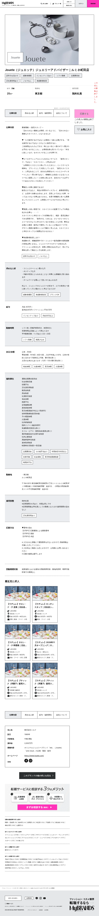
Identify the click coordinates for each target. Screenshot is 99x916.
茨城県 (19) (13, 822)
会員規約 (41, 910)
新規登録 (93, 3)
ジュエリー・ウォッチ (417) (59, 835)
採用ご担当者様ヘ (13, 898)
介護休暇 (59, 366)
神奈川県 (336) (10, 825)
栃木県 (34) (22, 822)
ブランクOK (54, 295)
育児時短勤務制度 (51, 457)
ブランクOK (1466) (26, 865)
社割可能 (26, 457)
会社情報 (46, 910)
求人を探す (45, 3)
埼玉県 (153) (40, 822)
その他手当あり (42, 451)
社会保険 (37, 457)
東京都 (21, 888)
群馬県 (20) (31, 822)
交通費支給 (75, 76)
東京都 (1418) (59, 822)
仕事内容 (13, 113)
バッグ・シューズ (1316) (42, 838)
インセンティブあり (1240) (58, 859)
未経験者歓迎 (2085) (12, 865)
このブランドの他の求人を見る (37, 775)
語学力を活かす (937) (41, 865)
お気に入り (69, 1)
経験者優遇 (27, 76)
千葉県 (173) (50, 822)
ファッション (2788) (12, 835)
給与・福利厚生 (45, 113)
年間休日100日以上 (59, 451)
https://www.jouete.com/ (34, 756)
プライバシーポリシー (32, 910)
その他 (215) (20, 840)
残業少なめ (40, 340)
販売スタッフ (26, 888)
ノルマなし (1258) (23, 868)
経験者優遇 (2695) (57, 862)
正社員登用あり (12, 81)
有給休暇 (26, 366)
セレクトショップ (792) (13, 838)
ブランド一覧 (58, 3)
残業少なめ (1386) (43, 862)
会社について (61, 113)
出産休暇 (37, 366)
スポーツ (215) (10, 840)
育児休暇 (48, 366)
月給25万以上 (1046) (12, 859)
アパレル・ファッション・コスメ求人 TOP (10, 888)
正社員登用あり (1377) (57, 865)
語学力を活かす (12, 76)
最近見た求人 (69, 5)
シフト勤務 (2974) (30, 862)
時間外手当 (27, 462)
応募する (84, 113)
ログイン (81, 3)
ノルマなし (27, 81)
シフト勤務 (61, 76)
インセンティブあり (44, 76)
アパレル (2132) (27, 838)
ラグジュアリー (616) (27, 835)
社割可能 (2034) (10, 868)
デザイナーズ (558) (42, 835)
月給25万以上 (47, 316)
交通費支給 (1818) (26, 859)
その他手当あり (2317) (40, 859)
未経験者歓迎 (42, 81)
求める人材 (29, 113)
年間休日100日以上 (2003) (14, 862)
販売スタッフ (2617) (11, 850)
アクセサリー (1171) (57, 838)
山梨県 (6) (19, 825)
